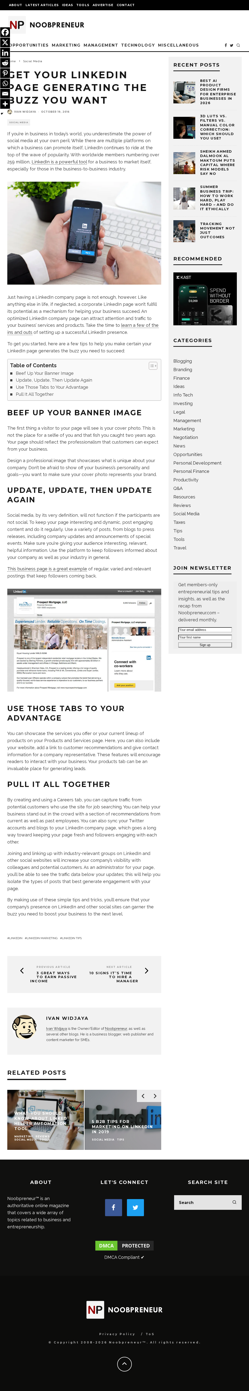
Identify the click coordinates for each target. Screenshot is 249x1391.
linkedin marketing (42, 938)
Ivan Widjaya (25, 111)
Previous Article (53, 967)
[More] (5, 104)
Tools (82, 5)
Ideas (67, 5)
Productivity (185, 479)
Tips (177, 530)
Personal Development (197, 463)
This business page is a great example (47, 568)
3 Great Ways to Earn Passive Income (53, 977)
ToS (150, 1334)
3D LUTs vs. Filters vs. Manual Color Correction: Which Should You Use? (217, 127)
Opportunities (29, 45)
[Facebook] (5, 32)
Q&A (178, 488)
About (15, 5)
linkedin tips (72, 938)
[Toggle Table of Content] (150, 366)
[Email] (5, 94)
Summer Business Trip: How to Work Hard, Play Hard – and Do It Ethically (217, 198)
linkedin (15, 938)
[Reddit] (5, 63)
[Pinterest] (5, 73)
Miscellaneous (178, 45)
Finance (181, 378)
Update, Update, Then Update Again (54, 380)
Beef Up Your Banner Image (45, 373)
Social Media (18, 122)
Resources (184, 496)
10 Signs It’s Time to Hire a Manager (113, 977)
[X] (5, 42)
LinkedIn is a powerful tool (59, 161)
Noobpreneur (116, 1028)
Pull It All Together (35, 394)
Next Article (119, 967)
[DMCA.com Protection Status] (124, 1250)
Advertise (103, 5)
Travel (179, 547)
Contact (126, 5)
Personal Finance (191, 471)
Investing (183, 403)
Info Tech (183, 394)
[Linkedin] (5, 53)
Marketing (66, 45)
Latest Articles (42, 5)
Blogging (182, 361)
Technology (138, 45)
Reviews (182, 505)
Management (101, 45)
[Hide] (2, 114)
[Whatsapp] (5, 83)
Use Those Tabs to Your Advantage (52, 387)
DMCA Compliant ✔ (124, 1257)
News (179, 445)
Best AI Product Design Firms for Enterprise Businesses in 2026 (218, 92)
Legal (179, 412)
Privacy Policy (117, 1334)
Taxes (179, 522)
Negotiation (185, 437)
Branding (182, 369)
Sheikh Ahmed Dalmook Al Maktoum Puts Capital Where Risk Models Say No (217, 162)
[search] (234, 1202)
